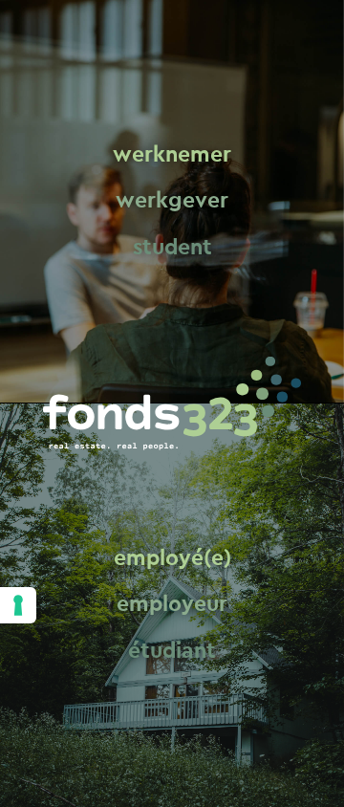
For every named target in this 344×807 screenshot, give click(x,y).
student (172, 247)
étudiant (172, 651)
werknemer (172, 154)
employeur (172, 605)
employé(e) (172, 558)
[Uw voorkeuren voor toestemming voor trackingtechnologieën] (18, 605)
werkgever (172, 201)
